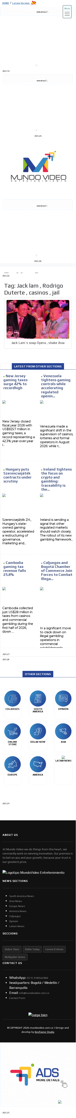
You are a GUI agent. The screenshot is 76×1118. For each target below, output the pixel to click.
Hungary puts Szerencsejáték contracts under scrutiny (17, 475)
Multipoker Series (15, 957)
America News (18, 911)
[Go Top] (64, 1079)
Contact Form (17, 998)
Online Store (12, 949)
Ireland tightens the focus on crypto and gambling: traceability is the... (56, 479)
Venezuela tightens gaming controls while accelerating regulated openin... (56, 386)
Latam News (16, 926)
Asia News (15, 901)
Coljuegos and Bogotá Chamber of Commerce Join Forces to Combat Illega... (56, 571)
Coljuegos (15, 916)
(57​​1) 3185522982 (37, 977)
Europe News (17, 906)
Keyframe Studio (44, 1032)
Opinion (13, 921)
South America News (21, 896)
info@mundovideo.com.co (34, 993)
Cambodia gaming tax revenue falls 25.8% (14, 569)
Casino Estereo (54, 949)
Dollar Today (32, 949)
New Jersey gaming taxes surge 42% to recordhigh (15, 382)
